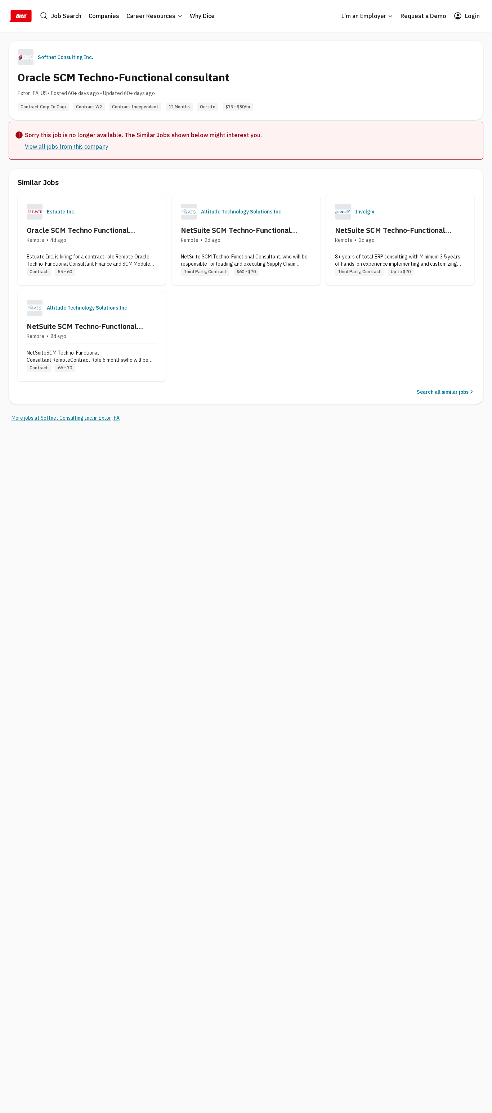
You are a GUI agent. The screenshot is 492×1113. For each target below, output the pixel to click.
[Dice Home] (20, 16)
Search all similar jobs (443, 392)
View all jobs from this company (66, 146)
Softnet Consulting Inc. (65, 57)
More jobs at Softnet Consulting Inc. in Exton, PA (66, 418)
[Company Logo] (35, 212)
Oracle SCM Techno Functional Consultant (78, 230)
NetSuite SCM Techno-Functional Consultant (236, 230)
